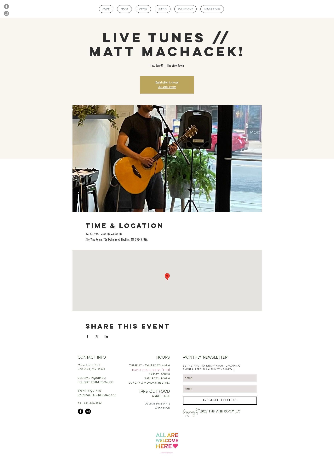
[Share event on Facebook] (87, 336)
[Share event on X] (97, 336)
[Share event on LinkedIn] (106, 336)
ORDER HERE (161, 396)
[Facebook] (6, 6)
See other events (167, 87)
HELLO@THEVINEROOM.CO (96, 382)
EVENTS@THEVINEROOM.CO (97, 395)
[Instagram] (6, 13)
